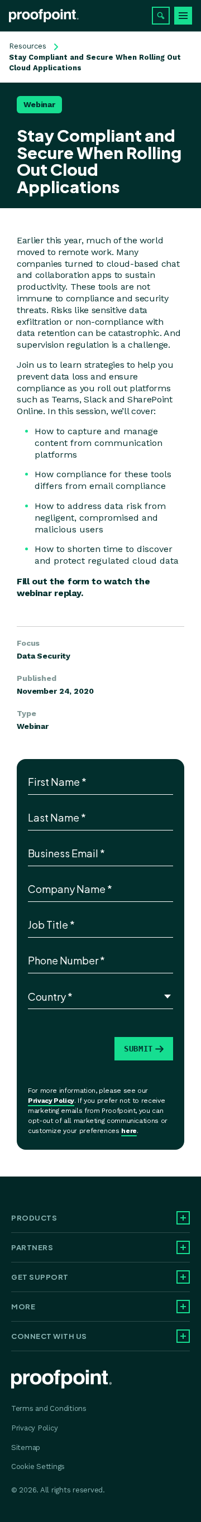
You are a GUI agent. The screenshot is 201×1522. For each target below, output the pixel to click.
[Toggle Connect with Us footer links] (183, 1336)
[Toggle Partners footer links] (183, 1247)
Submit (138, 1048)
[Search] (161, 16)
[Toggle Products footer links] (183, 1217)
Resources (27, 46)
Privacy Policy (51, 1101)
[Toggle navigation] (183, 16)
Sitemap (25, 1447)
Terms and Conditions (49, 1408)
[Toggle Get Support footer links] (183, 1276)
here (129, 1131)
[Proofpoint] (44, 15)
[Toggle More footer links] (183, 1306)
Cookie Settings (38, 1466)
